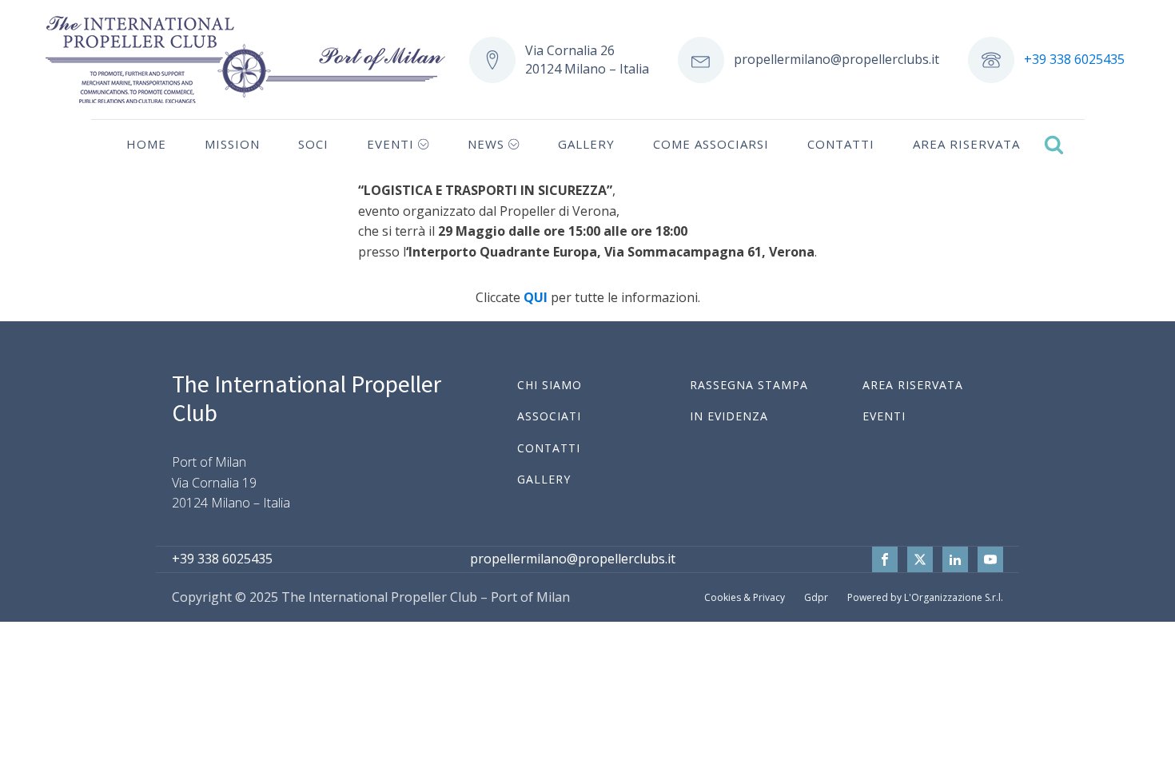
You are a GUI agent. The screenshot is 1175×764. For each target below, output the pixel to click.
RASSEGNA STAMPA (749, 385)
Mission (232, 144)
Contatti (840, 144)
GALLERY (544, 479)
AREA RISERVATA (912, 385)
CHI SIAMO (549, 385)
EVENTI (884, 416)
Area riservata (966, 144)
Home (146, 144)
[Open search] (1054, 144)
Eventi (390, 144)
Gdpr (816, 597)
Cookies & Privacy (744, 597)
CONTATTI (548, 448)
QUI (536, 297)
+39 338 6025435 (1074, 59)
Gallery (586, 144)
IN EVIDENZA (729, 416)
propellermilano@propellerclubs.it (836, 59)
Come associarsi (711, 144)
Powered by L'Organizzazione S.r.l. (925, 597)
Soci (313, 144)
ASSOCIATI (549, 416)
